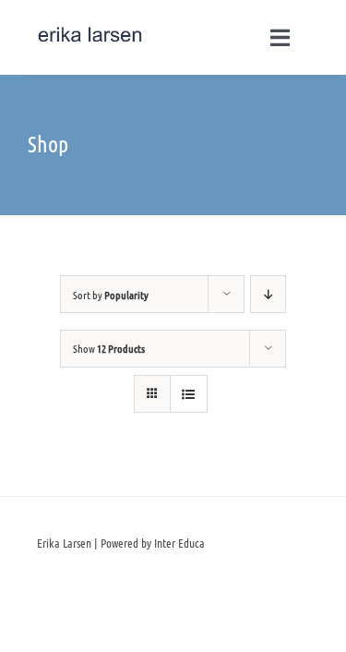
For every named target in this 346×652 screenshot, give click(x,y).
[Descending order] (268, 294)
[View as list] (189, 394)
